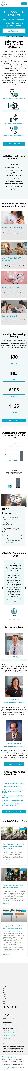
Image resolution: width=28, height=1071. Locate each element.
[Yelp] (4, 1007)
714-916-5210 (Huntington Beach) (11, 1030)
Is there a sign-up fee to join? (14, 801)
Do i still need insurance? (12, 786)
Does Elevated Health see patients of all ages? (12, 804)
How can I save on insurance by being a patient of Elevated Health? (13, 791)
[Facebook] (8, 1007)
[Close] (26, 1056)
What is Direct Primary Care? (13, 783)
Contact (4, 994)
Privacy (4, 1001)
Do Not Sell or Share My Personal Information (13, 1068)
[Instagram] (12, 1007)
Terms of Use (6, 999)
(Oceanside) (12, 1035)
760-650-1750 (7, 1035)
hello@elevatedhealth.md (8, 1024)
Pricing (4, 998)
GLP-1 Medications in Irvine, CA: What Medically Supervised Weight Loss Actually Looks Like (13, 846)
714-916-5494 (7, 1038)
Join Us (4, 990)
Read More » (6, 863)
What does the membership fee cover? (12, 796)
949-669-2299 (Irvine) (8, 1034)
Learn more (10, 542)
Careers (4, 996)
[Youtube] (15, 1007)
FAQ (4, 992)
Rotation (4, 1003)
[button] (19, 3)
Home (4, 988)
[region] (14, 1063)
